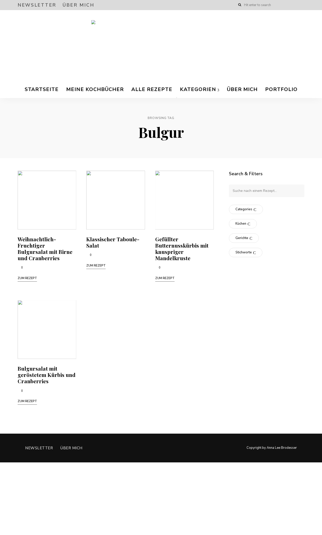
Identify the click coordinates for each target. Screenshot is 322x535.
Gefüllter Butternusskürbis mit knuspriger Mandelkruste (182, 248)
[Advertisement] (151, 497)
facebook (282, 5)
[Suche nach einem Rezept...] (266, 190)
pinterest (302, 5)
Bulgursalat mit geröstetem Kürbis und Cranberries (46, 374)
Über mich (78, 5)
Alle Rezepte (151, 89)
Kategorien (198, 89)
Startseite (42, 89)
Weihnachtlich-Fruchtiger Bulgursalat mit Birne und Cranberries (45, 248)
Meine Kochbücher (95, 89)
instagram (292, 5)
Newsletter (37, 5)
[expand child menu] (176, 97)
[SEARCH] (296, 191)
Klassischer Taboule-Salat (112, 242)
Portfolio (281, 89)
